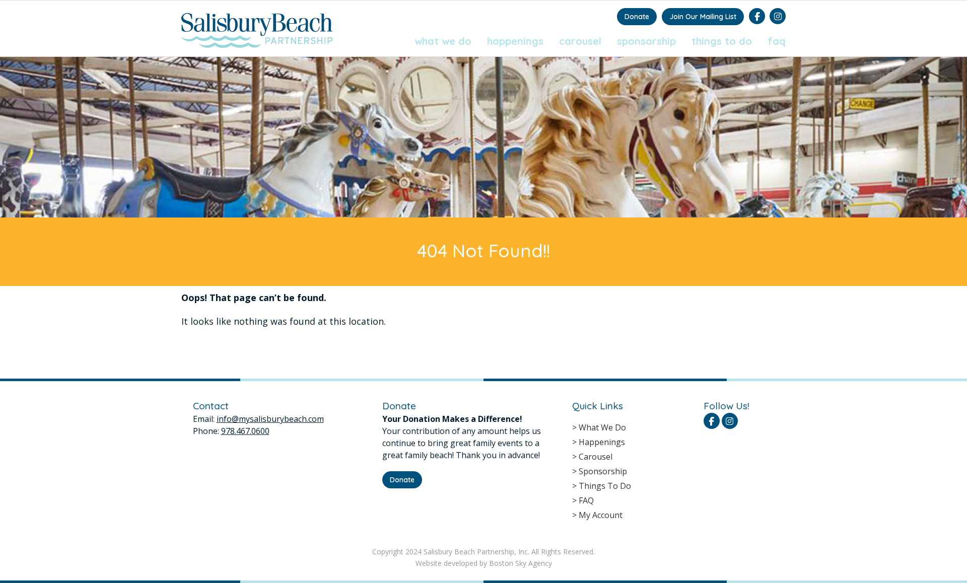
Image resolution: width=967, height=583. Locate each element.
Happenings (515, 41)
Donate (637, 16)
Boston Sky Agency (520, 563)
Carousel (580, 41)
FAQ (777, 41)
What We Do (443, 41)
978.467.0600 (245, 430)
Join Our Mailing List (702, 16)
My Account (601, 515)
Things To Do (722, 41)
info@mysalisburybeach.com (270, 418)
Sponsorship (646, 41)
